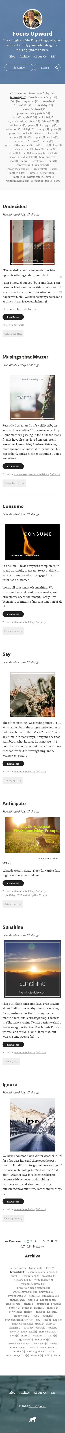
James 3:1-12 (53, 722)
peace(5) (33, 125)
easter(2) (53, 153)
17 (23, 1246)
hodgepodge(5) (48, 125)
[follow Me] (60, 277)
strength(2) (15, 153)
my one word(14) (17, 121)
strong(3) (48, 141)
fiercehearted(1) (48, 157)
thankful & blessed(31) (33, 109)
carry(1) (54, 169)
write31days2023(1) (17, 181)
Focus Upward (37, 1406)
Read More (13, 317)
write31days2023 (12, 895)
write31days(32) (43, 105)
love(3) (36, 141)
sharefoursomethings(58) (42, 97)
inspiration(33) (31, 101)
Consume (13, 506)
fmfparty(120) (18, 97)
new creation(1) (48, 173)
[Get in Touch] (60, 291)
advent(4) (39, 133)
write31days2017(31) (25, 117)
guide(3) (40, 137)
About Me (40, 56)
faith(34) (15, 101)
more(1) (25, 161)
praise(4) (56, 129)
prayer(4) (14, 133)
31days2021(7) (50, 121)
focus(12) (34, 121)
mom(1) (14, 161)
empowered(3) (22, 141)
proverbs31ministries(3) (18, 145)
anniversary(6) (18, 125)
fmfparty (19, 325)
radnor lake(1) (29, 157)
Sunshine (13, 927)
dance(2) (50, 149)
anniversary (20, 474)
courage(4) (43, 129)
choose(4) (52, 133)
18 (29, 1246)
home (57, 181)
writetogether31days (35, 895)
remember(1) (42, 165)
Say (6, 654)
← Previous (13, 1241)
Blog (12, 56)
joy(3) (38, 145)
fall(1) (48, 181)
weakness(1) (39, 161)
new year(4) (15, 137)
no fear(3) (52, 137)
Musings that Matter (25, 356)
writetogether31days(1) (40, 177)
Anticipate (14, 803)
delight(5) (28, 129)
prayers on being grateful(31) (33, 113)
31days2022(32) (23, 105)
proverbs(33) (49, 101)
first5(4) (28, 137)
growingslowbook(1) (19, 169)
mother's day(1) (18, 173)
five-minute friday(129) (42, 93)
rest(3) (47, 145)
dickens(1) (37, 181)
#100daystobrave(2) (35, 153)
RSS (53, 56)
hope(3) (57, 145)
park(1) (53, 161)
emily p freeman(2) (22, 149)
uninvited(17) (46, 117)
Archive (25, 56)
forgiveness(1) (25, 165)
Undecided (15, 206)
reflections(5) (13, 129)
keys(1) (34, 173)
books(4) (27, 133)
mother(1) (19, 177)
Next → (38, 1246)
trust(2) (39, 149)
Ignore (10, 1084)
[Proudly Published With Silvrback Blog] (32, 1420)
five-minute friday (38, 474)
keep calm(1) (41, 169)
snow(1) (14, 157)
